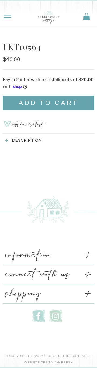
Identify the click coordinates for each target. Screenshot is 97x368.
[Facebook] (39, 315)
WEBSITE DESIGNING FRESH (48, 362)
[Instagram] (56, 315)
